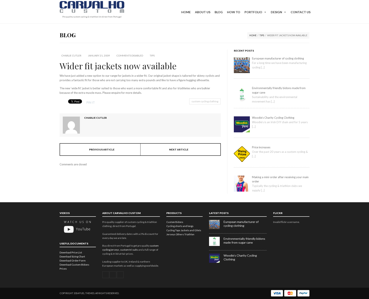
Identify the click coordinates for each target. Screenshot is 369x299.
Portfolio (253, 12)
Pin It (90, 102)
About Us (202, 12)
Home (186, 12)
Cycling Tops (173, 230)
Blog (219, 12)
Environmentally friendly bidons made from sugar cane (244, 240)
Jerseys (170, 234)
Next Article (178, 149)
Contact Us (300, 12)
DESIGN (276, 12)
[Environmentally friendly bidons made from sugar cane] (216, 245)
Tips (261, 35)
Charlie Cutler (71, 55)
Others (180, 234)
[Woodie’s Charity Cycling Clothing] (216, 261)
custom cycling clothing (205, 101)
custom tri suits (129, 249)
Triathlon (189, 234)
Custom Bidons (174, 222)
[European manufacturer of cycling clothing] (216, 228)
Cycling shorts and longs (179, 226)
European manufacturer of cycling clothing (241, 223)
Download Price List (71, 252)
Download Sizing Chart (72, 256)
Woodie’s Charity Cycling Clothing (240, 257)
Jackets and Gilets (191, 230)
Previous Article (101, 149)
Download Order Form (73, 260)
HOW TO (233, 12)
